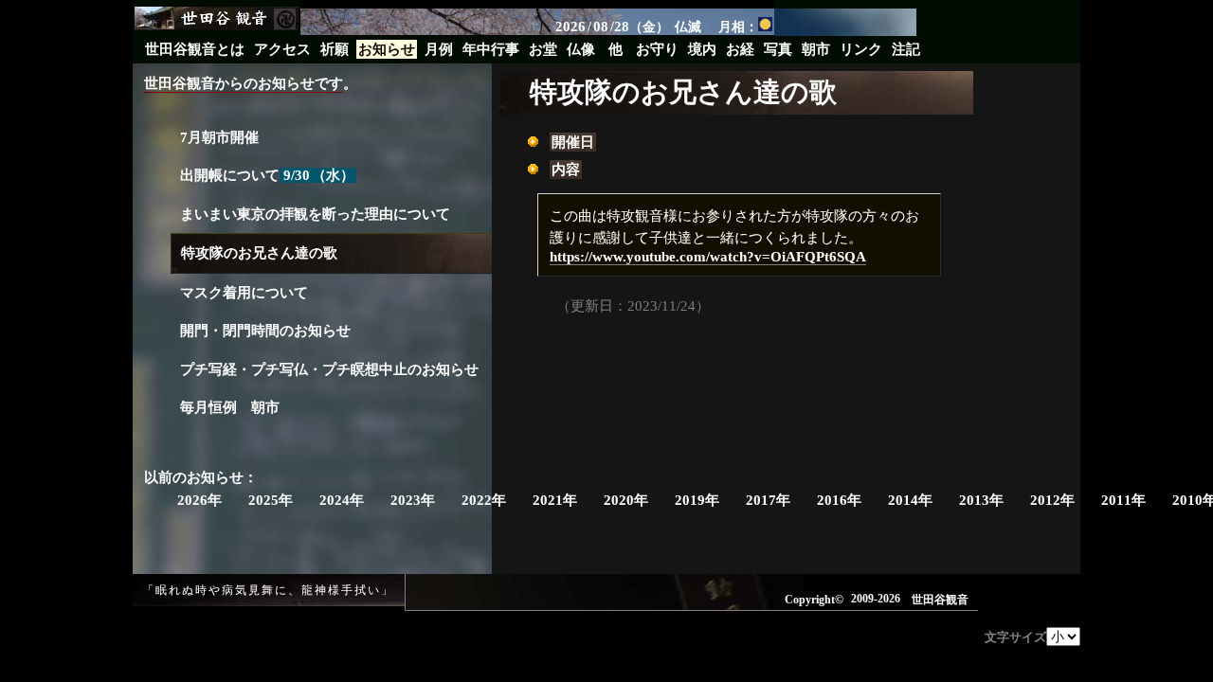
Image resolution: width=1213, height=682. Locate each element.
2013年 (981, 500)
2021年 (554, 500)
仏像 (581, 49)
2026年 (199, 500)
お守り (657, 49)
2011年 (1123, 500)
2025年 (270, 500)
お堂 (543, 49)
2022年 (483, 500)
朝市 (816, 49)
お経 (740, 49)
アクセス (282, 49)
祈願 (334, 49)
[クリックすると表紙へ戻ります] (218, 18)
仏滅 (688, 26)
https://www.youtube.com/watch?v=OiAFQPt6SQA (708, 256)
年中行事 (490, 49)
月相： (738, 26)
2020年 (625, 500)
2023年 (412, 500)
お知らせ (386, 49)
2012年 (1052, 500)
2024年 (341, 500)
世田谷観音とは (194, 49)
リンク (861, 49)
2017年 (768, 500)
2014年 (910, 500)
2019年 (697, 500)
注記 (906, 49)
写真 (778, 49)
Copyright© (814, 599)
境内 (702, 49)
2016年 (839, 500)
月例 (439, 49)
